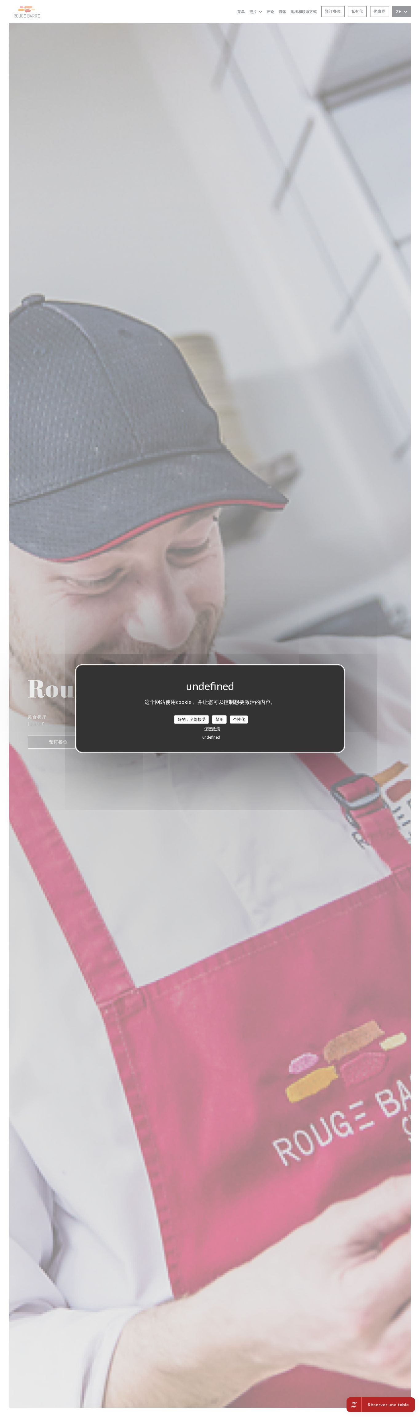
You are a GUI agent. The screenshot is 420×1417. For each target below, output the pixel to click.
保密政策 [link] (212, 728)
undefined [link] (211, 736)
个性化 (239, 719)
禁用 (220, 719)
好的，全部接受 (192, 719)
